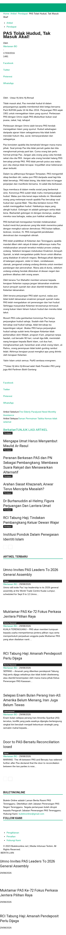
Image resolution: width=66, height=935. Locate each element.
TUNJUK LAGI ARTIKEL (32, 430)
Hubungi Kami (14, 840)
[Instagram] (18, 826)
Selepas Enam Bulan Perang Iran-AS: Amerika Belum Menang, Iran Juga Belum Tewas (32, 700)
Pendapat (23, 13)
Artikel (13, 13)
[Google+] (12, 826)
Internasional (9, 711)
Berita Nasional (10, 623)
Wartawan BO (10, 46)
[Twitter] (38, 826)
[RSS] (31, 826)
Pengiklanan (13, 832)
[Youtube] (44, 826)
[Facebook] (6, 826)
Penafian (11, 836)
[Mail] (25, 826)
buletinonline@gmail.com (31, 813)
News (6, 581)
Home (6, 13)
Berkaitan (9, 430)
